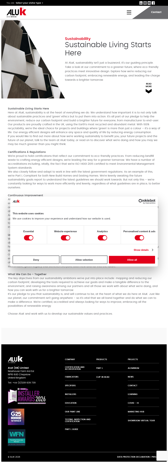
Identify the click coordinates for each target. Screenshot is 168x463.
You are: (11, 3)
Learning (132, 394)
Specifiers (70, 386)
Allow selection (84, 259)
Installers (70, 394)
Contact (132, 386)
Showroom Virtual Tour (141, 421)
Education (70, 403)
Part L (99, 368)
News (131, 377)
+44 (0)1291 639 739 (24, 383)
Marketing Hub (136, 412)
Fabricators (71, 377)
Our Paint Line (72, 412)
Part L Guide (72, 429)
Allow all (132, 259)
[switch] (65, 237)
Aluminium (133, 368)
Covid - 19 (133, 403)
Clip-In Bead (102, 377)
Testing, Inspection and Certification (78, 420)
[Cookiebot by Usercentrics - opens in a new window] (141, 201)
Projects (133, 359)
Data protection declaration (133, 457)
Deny (36, 259)
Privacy (156, 457)
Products (101, 359)
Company (70, 359)
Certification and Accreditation (74, 368)
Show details (141, 249)
